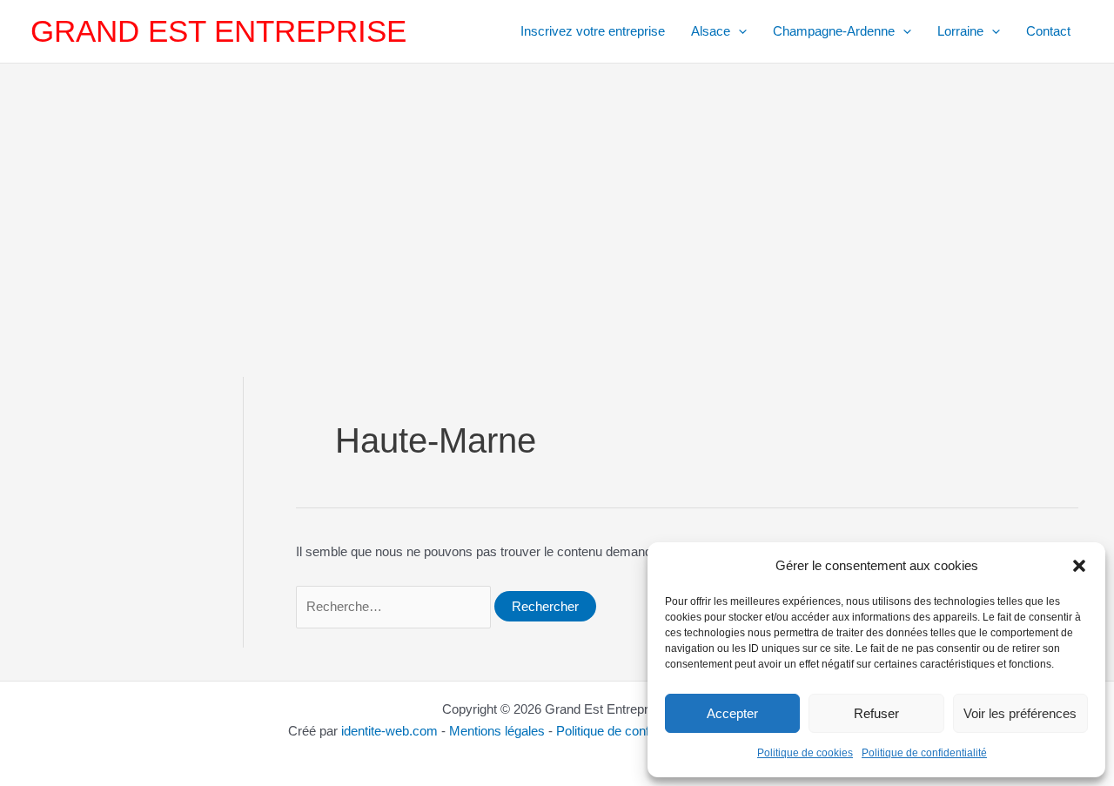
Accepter (732, 713)
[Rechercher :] (395, 606)
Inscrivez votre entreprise (592, 31)
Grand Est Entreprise (218, 31)
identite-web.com (389, 730)
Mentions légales (497, 730)
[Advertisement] (557, 194)
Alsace (710, 31)
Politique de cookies (805, 753)
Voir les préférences (1020, 713)
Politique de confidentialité (924, 753)
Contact (1048, 31)
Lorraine (960, 31)
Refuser (876, 713)
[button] (1079, 565)
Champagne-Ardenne (834, 31)
